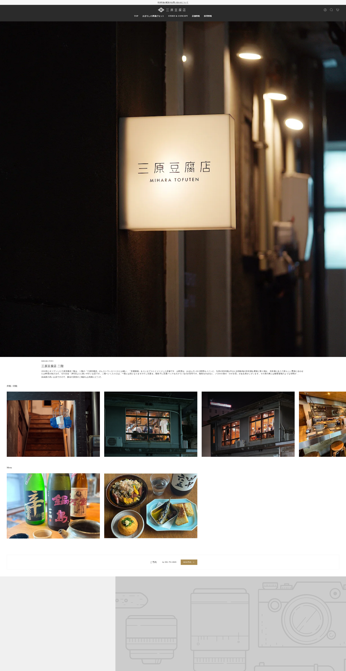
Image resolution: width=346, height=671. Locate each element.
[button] (153, 16)
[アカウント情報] (325, 10)
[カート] (338, 10)
